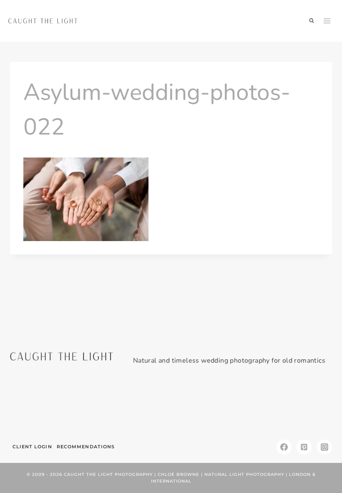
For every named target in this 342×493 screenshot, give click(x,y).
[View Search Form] (312, 21)
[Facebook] (284, 447)
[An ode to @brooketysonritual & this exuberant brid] (89, 405)
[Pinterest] (304, 447)
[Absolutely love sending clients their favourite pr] (144, 405)
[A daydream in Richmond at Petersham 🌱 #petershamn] (35, 405)
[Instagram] (324, 447)
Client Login (32, 447)
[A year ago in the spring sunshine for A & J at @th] (252, 405)
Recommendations (86, 447)
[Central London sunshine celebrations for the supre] (198, 405)
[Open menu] (327, 20)
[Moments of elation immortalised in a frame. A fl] (307, 405)
